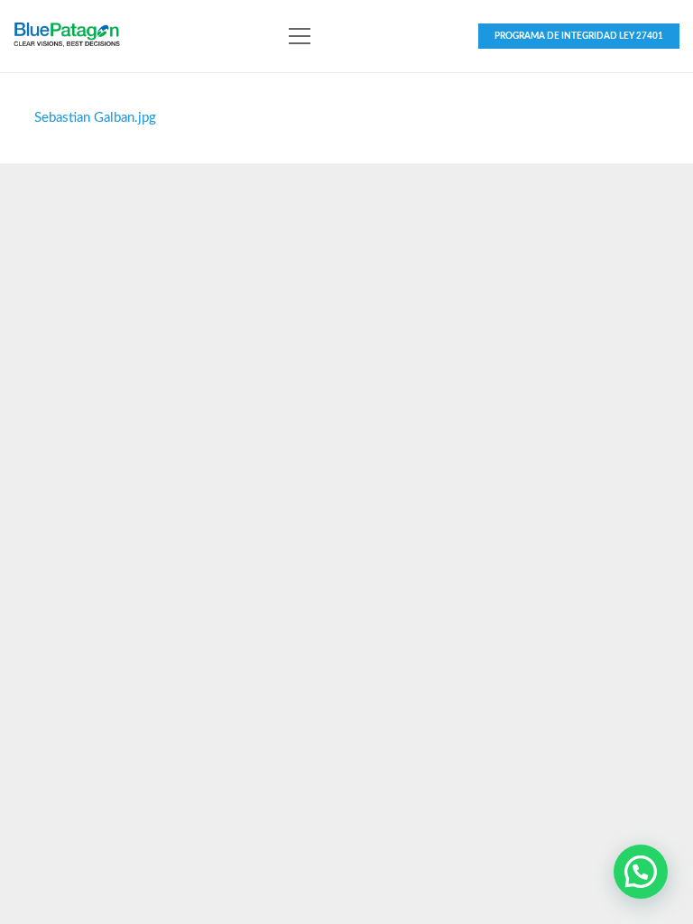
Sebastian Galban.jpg (95, 118)
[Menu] (299, 36)
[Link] (67, 36)
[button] (641, 872)
